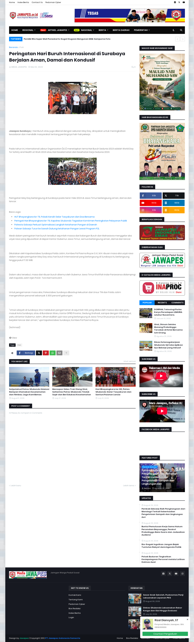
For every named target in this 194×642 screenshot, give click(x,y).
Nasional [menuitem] (86, 30)
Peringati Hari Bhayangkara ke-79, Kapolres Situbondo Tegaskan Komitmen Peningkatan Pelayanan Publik (70, 220)
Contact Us (37, 2)
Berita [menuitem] (102, 30)
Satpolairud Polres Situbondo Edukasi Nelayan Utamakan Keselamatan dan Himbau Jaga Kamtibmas (29, 392)
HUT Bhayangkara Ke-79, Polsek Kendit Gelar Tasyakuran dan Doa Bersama (54, 216)
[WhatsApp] (53, 352)
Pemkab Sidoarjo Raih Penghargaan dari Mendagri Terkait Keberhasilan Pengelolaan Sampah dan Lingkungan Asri (159, 477)
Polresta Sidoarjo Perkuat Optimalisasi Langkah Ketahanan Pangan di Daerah (55, 224)
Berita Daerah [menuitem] (121, 30)
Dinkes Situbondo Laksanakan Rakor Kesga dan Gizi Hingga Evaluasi (162, 609)
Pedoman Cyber (53, 2)
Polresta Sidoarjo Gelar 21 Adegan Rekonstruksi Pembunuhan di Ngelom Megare (66, 39)
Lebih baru (16, 485)
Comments (177, 302)
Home (12, 2)
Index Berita (23, 2)
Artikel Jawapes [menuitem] (57, 30)
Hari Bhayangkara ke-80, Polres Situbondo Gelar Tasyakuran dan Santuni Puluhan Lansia (113, 392)
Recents (162, 302)
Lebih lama (128, 485)
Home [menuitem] (14, 30)
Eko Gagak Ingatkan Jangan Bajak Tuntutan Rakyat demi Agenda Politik (161, 546)
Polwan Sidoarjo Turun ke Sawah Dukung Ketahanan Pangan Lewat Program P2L (56, 228)
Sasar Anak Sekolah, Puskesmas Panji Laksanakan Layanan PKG (163, 596)
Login (71, 617)
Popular (147, 302)
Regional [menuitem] (27, 30)
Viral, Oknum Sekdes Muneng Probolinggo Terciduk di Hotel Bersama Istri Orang (168, 328)
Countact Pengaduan (165, 633)
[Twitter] (39, 352)
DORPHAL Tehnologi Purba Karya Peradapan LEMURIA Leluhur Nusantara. (168, 312)
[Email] (59, 352)
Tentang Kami (76, 599)
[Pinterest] (46, 352)
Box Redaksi (74, 608)
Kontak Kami (75, 595)
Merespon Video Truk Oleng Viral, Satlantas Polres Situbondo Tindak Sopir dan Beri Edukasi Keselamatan (71, 392)
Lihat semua (130, 361)
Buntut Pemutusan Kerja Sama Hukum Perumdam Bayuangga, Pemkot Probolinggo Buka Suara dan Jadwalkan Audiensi (163, 530)
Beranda (13, 47)
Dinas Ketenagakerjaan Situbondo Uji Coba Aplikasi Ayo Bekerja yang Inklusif (168, 345)
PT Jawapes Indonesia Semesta (62, 638)
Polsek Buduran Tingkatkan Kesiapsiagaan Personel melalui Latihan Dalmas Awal (163, 559)
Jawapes (24, 638)
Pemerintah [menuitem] (141, 30)
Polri (22, 47)
